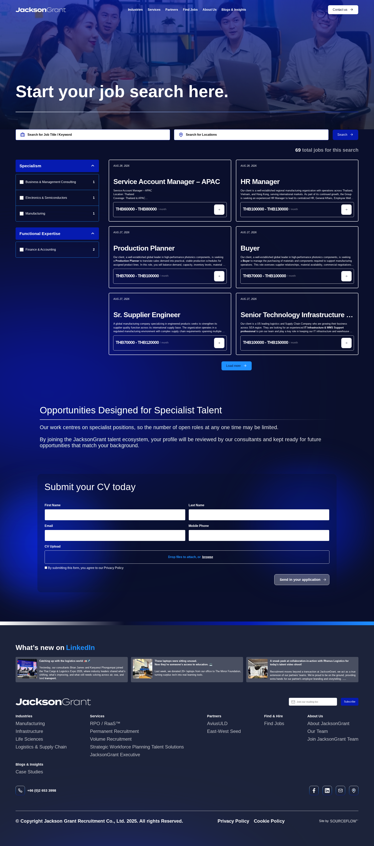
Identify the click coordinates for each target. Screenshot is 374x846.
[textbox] (115, 514)
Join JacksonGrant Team (332, 739)
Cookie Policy (269, 821)
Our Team (317, 731)
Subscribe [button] (349, 701)
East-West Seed (224, 731)
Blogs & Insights (233, 9)
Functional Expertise (39, 233)
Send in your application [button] (300, 580)
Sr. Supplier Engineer (146, 315)
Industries (135, 9)
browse (207, 557)
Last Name (196, 505)
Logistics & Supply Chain (41, 746)
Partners (171, 9)
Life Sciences (29, 739)
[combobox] (251, 134)
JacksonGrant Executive (115, 754)
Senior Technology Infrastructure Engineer (293, 315)
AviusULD (217, 723)
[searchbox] (93, 134)
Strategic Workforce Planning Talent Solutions (137, 746)
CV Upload (53, 546)
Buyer (250, 248)
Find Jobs (190, 9)
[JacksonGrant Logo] (41, 9)
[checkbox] (46, 567)
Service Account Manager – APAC (166, 182)
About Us (210, 9)
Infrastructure (29, 731)
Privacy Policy (233, 821)
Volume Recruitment (111, 739)
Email (49, 525)
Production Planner (144, 248)
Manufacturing (30, 723)
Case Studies (29, 771)
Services (154, 9)
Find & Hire (273, 716)
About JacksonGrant (328, 723)
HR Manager (260, 182)
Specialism (30, 166)
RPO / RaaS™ (105, 723)
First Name (53, 505)
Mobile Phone (209, 525)
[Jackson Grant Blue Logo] (53, 701)
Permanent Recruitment (114, 731)
